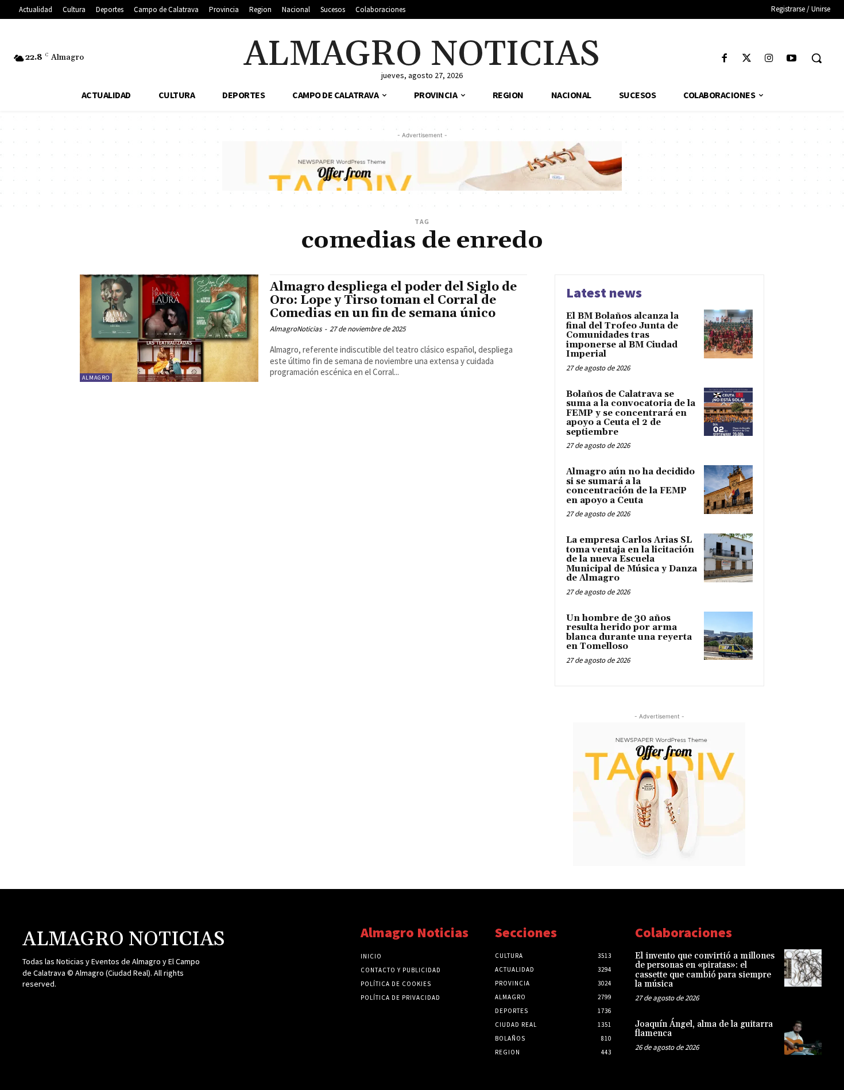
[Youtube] (791, 59)
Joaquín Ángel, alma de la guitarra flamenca (704, 1029)
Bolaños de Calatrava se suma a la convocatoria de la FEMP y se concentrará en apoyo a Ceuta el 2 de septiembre (630, 413)
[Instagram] (769, 59)
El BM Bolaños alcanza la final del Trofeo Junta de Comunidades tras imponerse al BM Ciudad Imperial (622, 335)
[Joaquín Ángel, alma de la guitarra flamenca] (803, 1036)
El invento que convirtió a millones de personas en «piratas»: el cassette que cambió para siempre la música (705, 970)
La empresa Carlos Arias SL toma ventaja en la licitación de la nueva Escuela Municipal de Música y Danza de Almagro (631, 559)
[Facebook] (724, 59)
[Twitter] (746, 59)
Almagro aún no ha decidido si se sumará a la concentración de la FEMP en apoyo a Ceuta (630, 486)
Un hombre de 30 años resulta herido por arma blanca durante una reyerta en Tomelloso (629, 632)
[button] (816, 58)
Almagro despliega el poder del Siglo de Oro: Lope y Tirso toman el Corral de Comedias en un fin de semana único (393, 300)
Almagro (96, 377)
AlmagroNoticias (296, 329)
